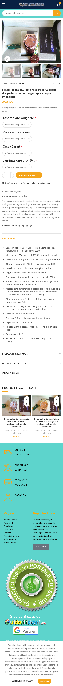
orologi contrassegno (12, 204)
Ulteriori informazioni (23, 681)
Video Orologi (10, 542)
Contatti (7, 532)
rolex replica (44, 217)
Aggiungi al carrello (29, 175)
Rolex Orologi (10, 539)
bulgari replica (13, 201)
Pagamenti (8, 523)
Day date (22, 83)
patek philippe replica (18, 207)
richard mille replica (23, 217)
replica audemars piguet (40, 207)
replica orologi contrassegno (47, 211)
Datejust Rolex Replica (19, 430)
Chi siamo (8, 529)
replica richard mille (45, 214)
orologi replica (43, 204)
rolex (35, 217)
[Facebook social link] (16, 226)
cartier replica (26, 201)
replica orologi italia (12, 214)
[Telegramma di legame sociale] (31, 226)
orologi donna (29, 204)
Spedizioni (8, 526)
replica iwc (13, 211)
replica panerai (28, 214)
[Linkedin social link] (27, 226)
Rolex (12, 83)
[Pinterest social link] (23, 226)
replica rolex (7, 217)
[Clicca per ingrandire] (7, 59)
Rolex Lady (16, 433)
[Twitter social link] (19, 226)
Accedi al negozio (11, 536)
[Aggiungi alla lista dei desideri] (26, 398)
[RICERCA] (57, 13)
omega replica (53, 201)
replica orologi (26, 211)
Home (5, 83)
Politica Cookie (10, 519)
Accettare (44, 681)
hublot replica (39, 201)
